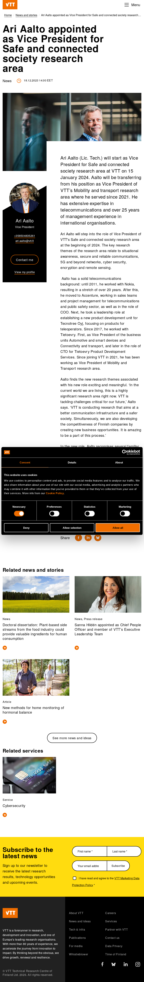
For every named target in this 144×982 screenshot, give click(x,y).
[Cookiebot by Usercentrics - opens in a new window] (124, 452)
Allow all (118, 527)
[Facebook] (78, 537)
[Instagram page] (137, 965)
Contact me (24, 259)
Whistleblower (78, 954)
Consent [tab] (25, 462)
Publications (77, 938)
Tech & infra (77, 929)
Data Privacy (113, 946)
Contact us (112, 938)
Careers (110, 913)
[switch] (54, 513)
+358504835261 (24, 236)
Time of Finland (115, 954)
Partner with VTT (116, 929)
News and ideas (80, 921)
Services (111, 921)
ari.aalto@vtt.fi (24, 241)
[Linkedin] (88, 537)
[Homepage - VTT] (10, 4)
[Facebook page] (102, 964)
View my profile (24, 272)
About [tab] (119, 462)
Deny (26, 527)
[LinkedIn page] (126, 964)
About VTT (76, 913)
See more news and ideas (72, 738)
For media (76, 946)
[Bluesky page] (113, 965)
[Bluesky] (97, 537)
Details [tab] (72, 462)
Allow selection (72, 527)
